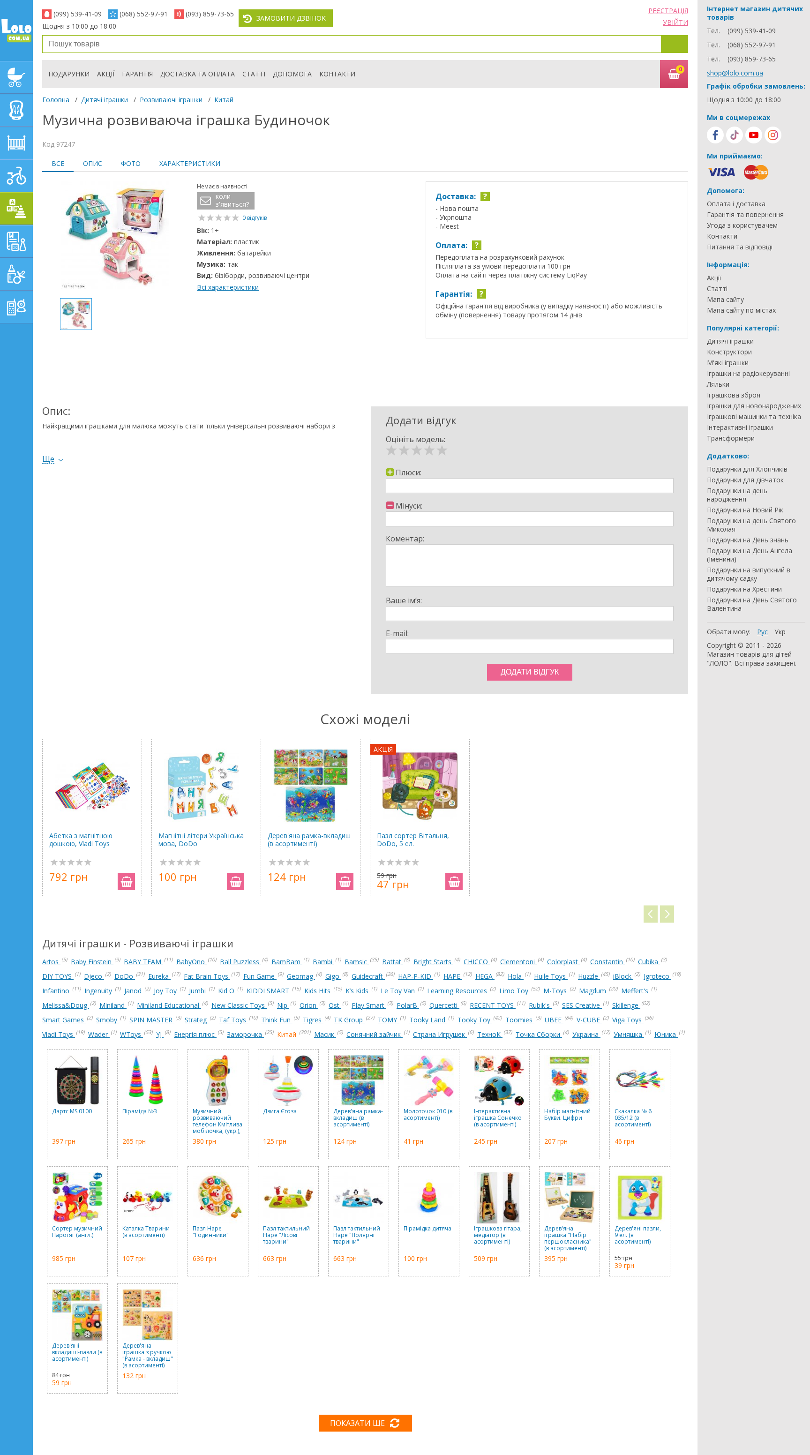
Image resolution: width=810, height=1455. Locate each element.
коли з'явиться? (232, 200)
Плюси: (408, 472)
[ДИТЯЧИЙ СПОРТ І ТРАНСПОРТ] (16, 175)
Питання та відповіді (739, 247)
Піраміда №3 (139, 1111)
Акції (105, 73)
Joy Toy (166, 990)
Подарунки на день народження (737, 495)
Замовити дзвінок (291, 18)
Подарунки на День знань (747, 540)
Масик (325, 1034)
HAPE (452, 976)
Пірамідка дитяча (427, 1228)
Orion (309, 1005)
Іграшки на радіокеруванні (748, 373)
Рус (762, 631)
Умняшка (629, 1034)
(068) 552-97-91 (144, 13)
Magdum (593, 990)
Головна (55, 99)
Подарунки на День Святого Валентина (752, 604)
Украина (586, 1034)
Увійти (675, 22)
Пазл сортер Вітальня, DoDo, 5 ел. (413, 840)
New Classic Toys (239, 1005)
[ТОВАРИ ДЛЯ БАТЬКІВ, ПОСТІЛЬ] (16, 307)
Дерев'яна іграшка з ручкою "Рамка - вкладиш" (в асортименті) (147, 1355)
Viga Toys (628, 1019)
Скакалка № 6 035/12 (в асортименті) (633, 1118)
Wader (99, 1034)
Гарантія (137, 73)
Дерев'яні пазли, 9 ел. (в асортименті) (638, 1235)
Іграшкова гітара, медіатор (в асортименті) (498, 1235)
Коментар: (405, 538)
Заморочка (245, 1034)
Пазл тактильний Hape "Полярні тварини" (356, 1235)
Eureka (159, 976)
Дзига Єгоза (280, 1111)
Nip (283, 1005)
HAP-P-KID (415, 976)
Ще (48, 459)
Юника (666, 1034)
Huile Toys (551, 976)
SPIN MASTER (151, 1019)
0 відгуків (254, 218)
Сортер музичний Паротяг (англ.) (77, 1232)
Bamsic (357, 961)
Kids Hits (318, 990)
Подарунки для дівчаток (745, 480)
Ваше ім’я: (404, 600)
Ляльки (718, 384)
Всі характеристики (228, 287)
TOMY (388, 1019)
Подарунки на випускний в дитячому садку (748, 574)
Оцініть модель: (415, 439)
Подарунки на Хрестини (744, 589)
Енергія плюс (195, 1034)
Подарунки (69, 73)
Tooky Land (428, 1019)
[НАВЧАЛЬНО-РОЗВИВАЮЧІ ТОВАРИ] (16, 241)
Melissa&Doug (65, 1005)
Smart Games (64, 1019)
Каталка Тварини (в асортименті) (146, 1232)
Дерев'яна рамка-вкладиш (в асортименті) (309, 840)
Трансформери (731, 438)
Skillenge (626, 1005)
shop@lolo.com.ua (735, 72)
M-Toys (556, 990)
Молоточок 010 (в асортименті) (428, 1115)
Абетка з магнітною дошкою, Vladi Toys (80, 840)
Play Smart (369, 1005)
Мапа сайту (725, 299)
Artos (51, 961)
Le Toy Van (399, 990)
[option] (114, 236)
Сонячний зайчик (374, 1034)
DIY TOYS (58, 976)
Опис (92, 163)
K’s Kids (357, 990)
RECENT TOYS (493, 1005)
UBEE (554, 1019)
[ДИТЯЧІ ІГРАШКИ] (16, 208)
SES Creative (582, 1005)
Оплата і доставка (736, 204)
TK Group (349, 1019)
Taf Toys (233, 1019)
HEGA (485, 976)
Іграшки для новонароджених (754, 406)
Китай (223, 99)
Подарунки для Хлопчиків (747, 469)
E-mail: (397, 633)
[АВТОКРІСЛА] (16, 110)
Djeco (94, 976)
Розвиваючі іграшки (171, 99)
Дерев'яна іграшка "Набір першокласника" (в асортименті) (568, 1238)
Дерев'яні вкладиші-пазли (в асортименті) (77, 1352)
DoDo (124, 976)
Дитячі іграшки (104, 99)
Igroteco (657, 976)
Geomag (301, 976)
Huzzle (589, 976)
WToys (131, 1034)
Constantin (607, 961)
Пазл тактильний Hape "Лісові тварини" (286, 1235)
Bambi (323, 961)
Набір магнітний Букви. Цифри (567, 1115)
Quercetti (444, 1005)
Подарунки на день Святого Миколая (751, 525)
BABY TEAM (143, 961)
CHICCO (477, 961)
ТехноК (489, 1034)
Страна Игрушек (440, 1034)
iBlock (623, 976)
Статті (253, 73)
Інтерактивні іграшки (740, 427)
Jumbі (198, 990)
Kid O (227, 990)
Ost (335, 1005)
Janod (133, 990)
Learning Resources (458, 990)
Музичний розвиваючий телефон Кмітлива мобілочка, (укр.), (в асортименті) (217, 1121)
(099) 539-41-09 (77, 13)
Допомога (292, 73)
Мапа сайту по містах (741, 310)
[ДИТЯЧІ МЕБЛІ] (16, 143)
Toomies (519, 1019)
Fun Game (260, 976)
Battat (392, 961)
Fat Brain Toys (207, 976)
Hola (516, 976)
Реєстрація (668, 10)
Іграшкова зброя (733, 395)
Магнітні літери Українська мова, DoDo (201, 840)
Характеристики (189, 163)
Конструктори (729, 352)
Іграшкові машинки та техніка (754, 416)
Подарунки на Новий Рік (745, 510)
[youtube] (753, 135)
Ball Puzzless (240, 961)
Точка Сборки (539, 1034)
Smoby (107, 1019)
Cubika (649, 961)
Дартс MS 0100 (72, 1111)
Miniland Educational (169, 1005)
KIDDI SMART (269, 990)
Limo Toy (514, 990)
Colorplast (563, 961)
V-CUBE (589, 1019)
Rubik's (540, 1005)
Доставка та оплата (197, 73)
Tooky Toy (475, 1019)
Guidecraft (368, 976)
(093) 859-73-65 (210, 13)
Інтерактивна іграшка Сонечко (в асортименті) (498, 1118)
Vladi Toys (58, 1034)
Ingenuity (99, 990)
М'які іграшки (728, 363)
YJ (160, 1034)
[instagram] (773, 135)
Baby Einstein (92, 961)
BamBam (286, 961)
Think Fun (276, 1019)
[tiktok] (734, 135)
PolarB (408, 1005)
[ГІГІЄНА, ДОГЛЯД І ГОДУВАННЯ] (16, 274)
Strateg (197, 1019)
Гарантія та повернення (745, 214)
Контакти (337, 73)
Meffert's (635, 990)
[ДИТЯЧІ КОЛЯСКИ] (16, 77)
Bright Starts (433, 961)
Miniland (113, 1005)
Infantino (56, 990)
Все (58, 163)
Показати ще (357, 1423)
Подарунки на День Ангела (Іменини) (749, 555)
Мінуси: (409, 506)
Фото (131, 163)
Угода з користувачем (742, 225)
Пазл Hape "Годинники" (211, 1232)
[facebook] (715, 135)
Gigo (333, 976)
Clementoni (518, 961)
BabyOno (191, 961)
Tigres (313, 1019)
